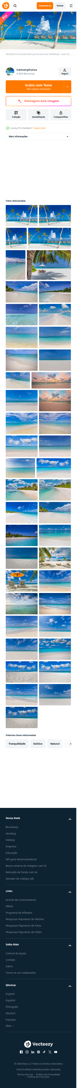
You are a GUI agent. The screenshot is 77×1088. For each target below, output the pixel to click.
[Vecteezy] (5, 5)
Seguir (64, 73)
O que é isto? (39, 128)
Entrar (60, 5)
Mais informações (18, 135)
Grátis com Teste (38, 87)
